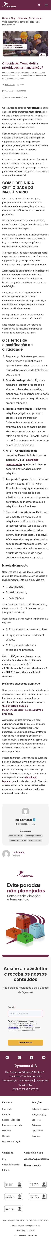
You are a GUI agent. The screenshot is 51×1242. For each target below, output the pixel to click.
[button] (15, 836)
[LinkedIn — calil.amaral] (34, 819)
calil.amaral (10, 85)
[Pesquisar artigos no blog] (39, 5)
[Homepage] (9, 5)
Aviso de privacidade (25, 1230)
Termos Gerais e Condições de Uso (25, 1226)
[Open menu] (46, 5)
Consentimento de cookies (25, 1235)
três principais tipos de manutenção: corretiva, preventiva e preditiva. (22, 710)
